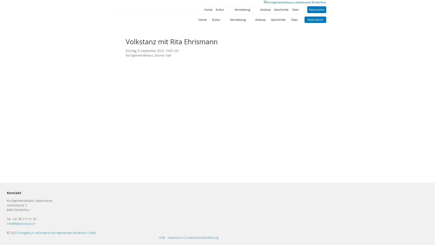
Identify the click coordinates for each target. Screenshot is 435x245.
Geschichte (281, 10)
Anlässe (265, 10)
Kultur (220, 10)
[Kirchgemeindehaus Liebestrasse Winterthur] (295, 2)
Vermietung (242, 10)
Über (295, 10)
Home (208, 10)
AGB (162, 237)
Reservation (317, 10)
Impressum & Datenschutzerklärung (193, 237)
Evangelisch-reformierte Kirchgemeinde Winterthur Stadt (57, 233)
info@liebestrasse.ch (21, 224)
